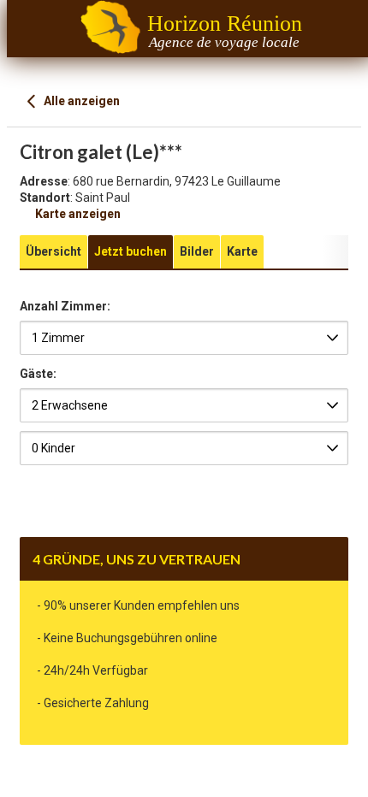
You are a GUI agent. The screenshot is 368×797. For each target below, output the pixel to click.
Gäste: (38, 374)
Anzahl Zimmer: (65, 306)
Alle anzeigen (80, 101)
